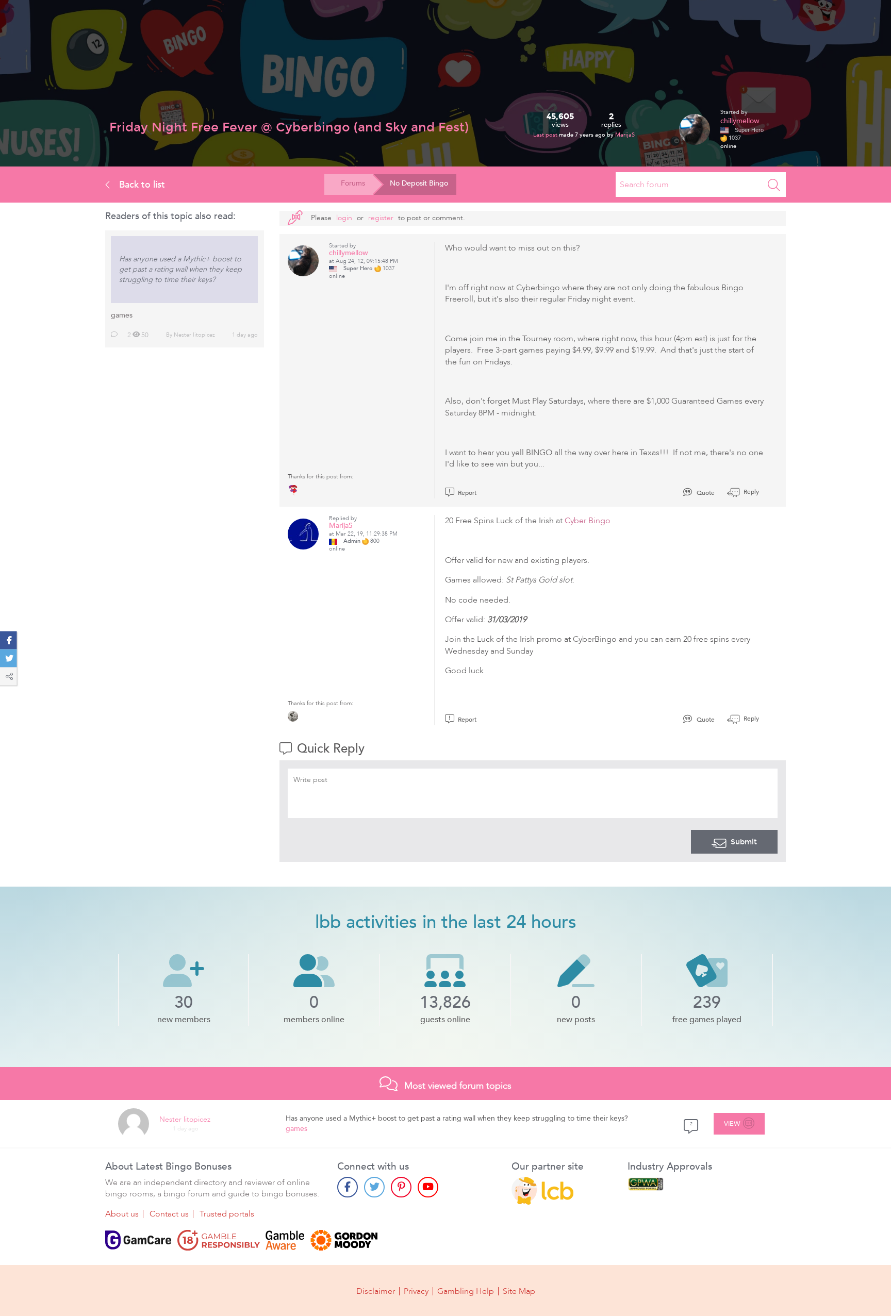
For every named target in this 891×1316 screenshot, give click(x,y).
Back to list (141, 184)
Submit (744, 842)
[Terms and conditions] (218, 1240)
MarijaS (625, 135)
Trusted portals (227, 1214)
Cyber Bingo (587, 520)
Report (466, 493)
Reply (750, 492)
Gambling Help (465, 1291)
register (380, 218)
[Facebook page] (347, 1187)
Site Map (519, 1291)
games (122, 315)
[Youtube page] (428, 1187)
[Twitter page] (374, 1187)
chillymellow (740, 121)
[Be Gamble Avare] (285, 1240)
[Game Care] (138, 1240)
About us (122, 1214)
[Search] (774, 184)
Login (344, 218)
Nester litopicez (194, 335)
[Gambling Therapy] (343, 1240)
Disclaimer (375, 1291)
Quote (705, 493)
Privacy (416, 1291)
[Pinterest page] (401, 1187)
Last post (546, 135)
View (732, 1123)
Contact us (169, 1214)
